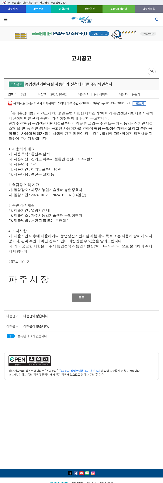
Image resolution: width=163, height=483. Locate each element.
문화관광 (64, 8)
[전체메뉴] (5, 19)
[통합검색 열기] (157, 19)
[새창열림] (29, 365)
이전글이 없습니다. (36, 326)
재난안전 (90, 8)
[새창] (70, 473)
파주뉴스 (38, 8)
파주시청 (13, 8)
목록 (81, 297)
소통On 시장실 (118, 8)
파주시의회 (149, 8)
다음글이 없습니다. (36, 316)
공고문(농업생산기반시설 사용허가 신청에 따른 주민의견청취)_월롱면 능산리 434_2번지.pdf (71, 103)
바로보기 (139, 103)
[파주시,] (81, 33)
